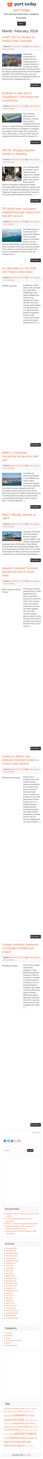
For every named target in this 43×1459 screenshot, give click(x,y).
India (12, 1423)
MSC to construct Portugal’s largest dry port (22, 1224)
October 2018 (11, 1258)
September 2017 (12, 1291)
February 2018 (11, 1278)
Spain (7, 1441)
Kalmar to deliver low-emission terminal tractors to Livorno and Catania (20, 760)
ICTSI (8, 1423)
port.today (21, 10)
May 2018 (9, 1271)
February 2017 (11, 1306)
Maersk (32, 1427)
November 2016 (12, 1313)
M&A (26, 1426)
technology (15, 1442)
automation (33, 1408)
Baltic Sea (7, 1411)
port (17, 1433)
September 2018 (12, 1261)
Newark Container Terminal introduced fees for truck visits (19, 572)
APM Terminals (14, 1409)
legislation (7, 1427)
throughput (18, 1445)
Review (8, 1343)
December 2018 (12, 1253)
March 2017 (10, 1303)
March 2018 (10, 1276)
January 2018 (11, 1281)
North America (13, 1430)
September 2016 (12, 1318)
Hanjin (30, 1420)
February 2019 (11, 1248)
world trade (30, 1446)
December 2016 (12, 1311)
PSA (5, 1438)
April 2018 (9, 1273)
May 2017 (9, 1298)
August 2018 (10, 1263)
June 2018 (10, 1268)
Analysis (9, 1333)
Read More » (36, 85)
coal (32, 1411)
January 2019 (11, 1251)
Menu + (21, 23)
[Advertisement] (21, 1179)
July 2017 (9, 1293)
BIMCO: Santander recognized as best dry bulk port (20, 456)
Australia (27, 1408)
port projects (28, 1433)
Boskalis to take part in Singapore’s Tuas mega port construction (20, 97)
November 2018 (12, 1256)
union (26, 1446)
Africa (6, 1408)
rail (8, 1438)
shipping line (33, 1438)
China (20, 1411)
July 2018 (9, 1266)
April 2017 (9, 1301)
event (26, 1420)
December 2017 (12, 1283)
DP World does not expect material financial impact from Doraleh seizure (21, 212)
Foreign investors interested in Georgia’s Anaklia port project (20, 948)
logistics (20, 1427)
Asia (22, 1409)
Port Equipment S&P (13, 1340)
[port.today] (21, 6)
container (19, 1415)
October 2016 (11, 1316)
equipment (9, 1420)
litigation (13, 1427)
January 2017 (11, 1308)
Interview (9, 1335)
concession (8, 1416)
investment (19, 1423)
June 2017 (10, 1296)
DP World (30, 1415)
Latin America (30, 1423)
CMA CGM (27, 1411)
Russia (14, 1437)
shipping (23, 1438)
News (8, 1338)
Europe (19, 1419)
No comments (9, 49)
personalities (10, 1434)
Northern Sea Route (25, 1430)
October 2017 (11, 1288)
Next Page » (36, 1132)
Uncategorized (11, 1345)
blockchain (14, 1411)
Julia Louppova (34, 46)
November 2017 (12, 1286)
